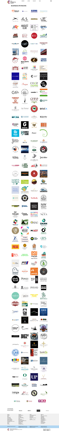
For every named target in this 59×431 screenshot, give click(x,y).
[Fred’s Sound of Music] (20, 410)
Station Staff (8, 417)
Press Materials (43, 420)
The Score (20, 422)
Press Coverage (9, 418)
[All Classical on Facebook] (43, 430)
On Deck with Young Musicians (22, 420)
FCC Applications (43, 422)
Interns (8, 423)
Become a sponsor (10, 410)
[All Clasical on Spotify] (48, 430)
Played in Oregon (21, 421)
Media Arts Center (9, 419)
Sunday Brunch (20, 423)
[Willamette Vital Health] (47, 410)
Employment (42, 416)
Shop (8, 422)
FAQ (7, 416)
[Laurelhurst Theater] (38, 410)
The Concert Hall (21, 417)
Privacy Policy (42, 423)
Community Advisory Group (10, 421)
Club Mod (20, 416)
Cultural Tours (31, 416)
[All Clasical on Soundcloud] (49, 430)
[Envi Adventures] (29, 410)
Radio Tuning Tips (43, 418)
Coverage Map (43, 419)
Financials (42, 421)
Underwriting (42, 417)
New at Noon (20, 419)
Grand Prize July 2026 (32, 419)
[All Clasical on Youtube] (47, 430)
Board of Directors (9, 420)
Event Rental (31, 417)
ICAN (19, 418)
